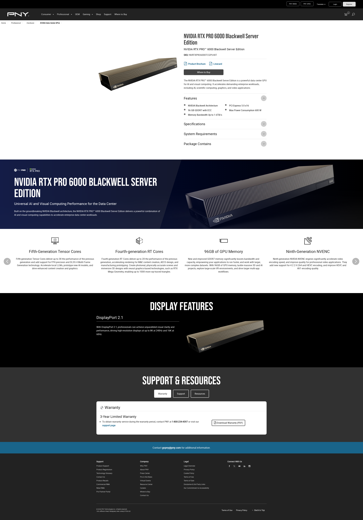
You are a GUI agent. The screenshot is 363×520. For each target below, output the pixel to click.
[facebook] (229, 466)
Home (3, 23)
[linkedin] (244, 466)
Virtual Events (145, 480)
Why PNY (143, 466)
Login (335, 4)
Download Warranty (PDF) (229, 422)
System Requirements (200, 134)
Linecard (217, 63)
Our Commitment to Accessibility (196, 488)
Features (190, 98)
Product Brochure (196, 63)
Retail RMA (100, 488)
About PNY (144, 469)
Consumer (46, 14)
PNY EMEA (293, 4)
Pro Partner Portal (103, 491)
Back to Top (259, 510)
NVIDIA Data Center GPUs (50, 23)
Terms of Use (189, 477)
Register (349, 4)
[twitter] (234, 466)
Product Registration (104, 469)
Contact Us (100, 477)
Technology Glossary (104, 473)
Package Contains (197, 143)
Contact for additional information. (182, 447)
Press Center (145, 473)
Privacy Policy (189, 469)
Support (107, 14)
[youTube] (239, 466)
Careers (143, 488)
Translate (320, 4)
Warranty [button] (162, 393)
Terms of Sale (189, 480)
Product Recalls (102, 480)
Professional (63, 14)
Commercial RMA (103, 484)
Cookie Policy (189, 473)
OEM (77, 14)
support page (108, 425)
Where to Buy (120, 14)
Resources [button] (200, 393)
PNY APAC (307, 4)
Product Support (102, 466)
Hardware (30, 23)
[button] (355, 261)
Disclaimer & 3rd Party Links (194, 484)
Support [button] (181, 393)
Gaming (86, 14)
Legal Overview (189, 466)
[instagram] (249, 466)
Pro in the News (146, 477)
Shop (98, 14)
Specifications (194, 124)
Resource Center (146, 484)
